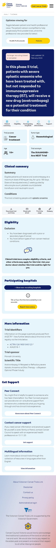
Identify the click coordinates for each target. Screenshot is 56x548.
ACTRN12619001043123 (21, 344)
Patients (39, 41)
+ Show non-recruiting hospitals (28, 287)
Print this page (39, 212)
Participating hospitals (28, 124)
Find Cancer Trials (39, 6)
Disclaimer (28, 487)
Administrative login (28, 502)
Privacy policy (28, 497)
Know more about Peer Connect (28, 413)
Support (49, 124)
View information (28, 468)
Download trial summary (11, 212)
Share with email (27, 212)
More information (38, 124)
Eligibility (17, 124)
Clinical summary (7, 124)
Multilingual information (18, 451)
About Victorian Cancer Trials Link (28, 482)
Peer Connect (12, 390)
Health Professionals (17, 41)
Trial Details (13, 14)
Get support (28, 442)
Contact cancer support (18, 422)
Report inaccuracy (27, 307)
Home (5, 14)
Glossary (50, 211)
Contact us (28, 492)
